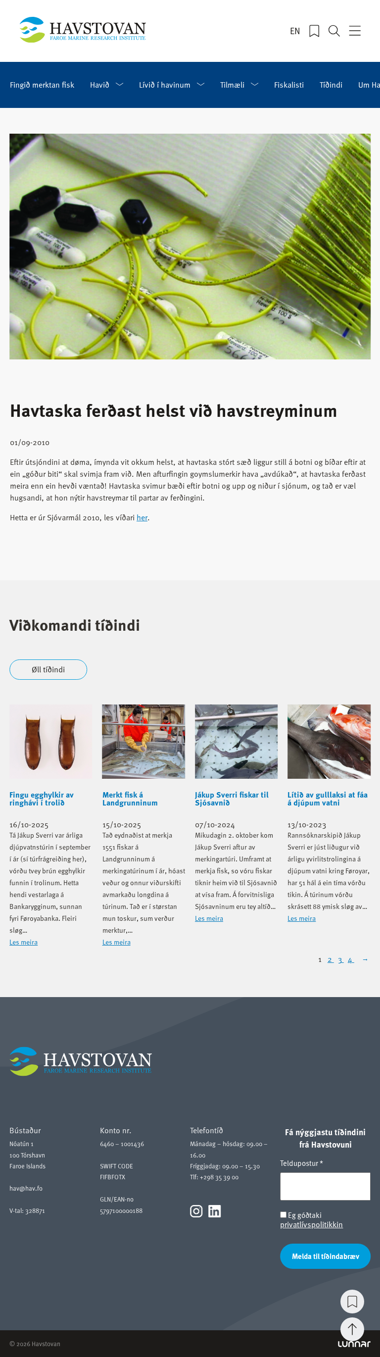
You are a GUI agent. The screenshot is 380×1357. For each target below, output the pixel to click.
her (142, 516)
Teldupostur (301, 1162)
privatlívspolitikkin (311, 1223)
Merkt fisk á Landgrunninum (130, 798)
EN (295, 30)
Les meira (23, 942)
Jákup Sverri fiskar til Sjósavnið (232, 798)
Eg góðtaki (311, 1219)
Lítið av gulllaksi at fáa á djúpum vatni (327, 798)
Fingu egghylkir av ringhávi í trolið (41, 798)
